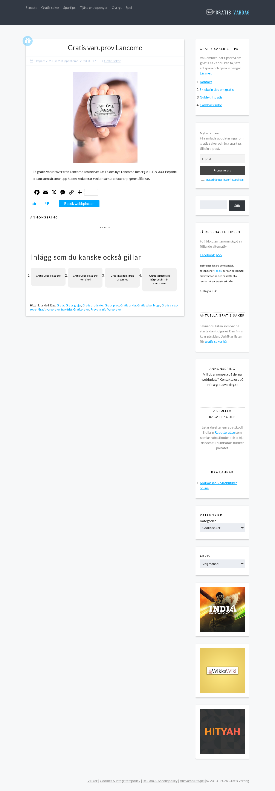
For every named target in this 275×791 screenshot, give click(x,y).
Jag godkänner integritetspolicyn (224, 179)
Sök (237, 205)
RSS (219, 255)
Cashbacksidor (211, 105)
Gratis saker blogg (148, 305)
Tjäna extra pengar (94, 7)
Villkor (92, 781)
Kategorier (208, 521)
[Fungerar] (34, 204)
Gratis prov (112, 305)
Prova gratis (98, 309)
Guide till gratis (211, 97)
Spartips (69, 7)
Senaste (31, 7)
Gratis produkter (93, 305)
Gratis (60, 305)
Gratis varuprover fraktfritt (55, 309)
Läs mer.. (206, 73)
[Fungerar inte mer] (47, 204)
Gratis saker (50, 7)
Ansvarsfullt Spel (192, 781)
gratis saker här (216, 341)
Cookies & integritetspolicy (120, 781)
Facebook (207, 255)
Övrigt (117, 7)
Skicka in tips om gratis (217, 89)
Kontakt (206, 82)
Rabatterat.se (225, 432)
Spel (129, 7)
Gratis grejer (73, 305)
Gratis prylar (128, 305)
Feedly (218, 270)
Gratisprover (81, 309)
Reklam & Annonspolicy (160, 781)
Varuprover (114, 309)
